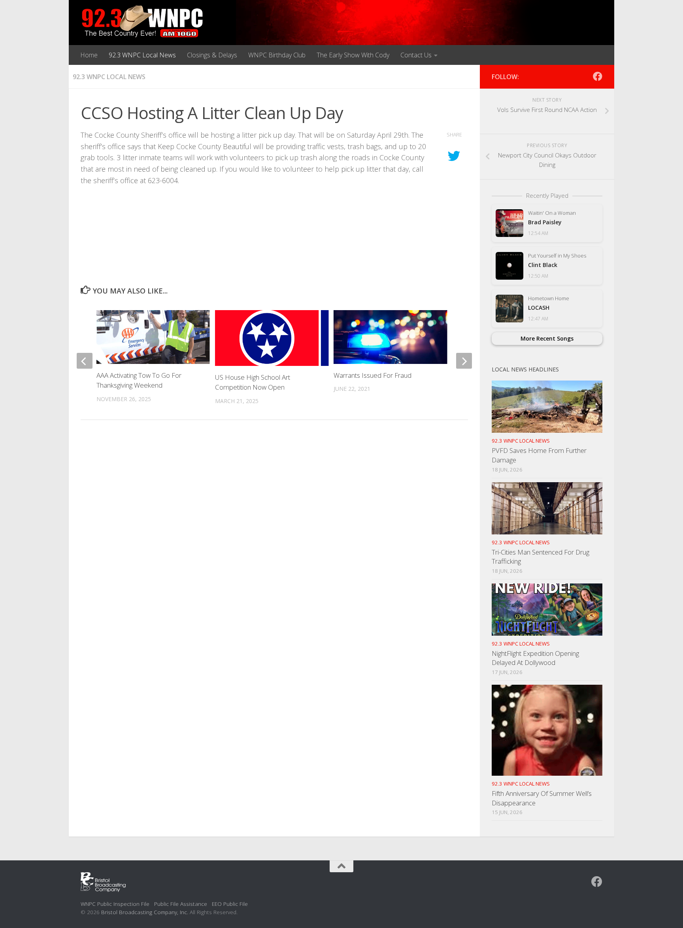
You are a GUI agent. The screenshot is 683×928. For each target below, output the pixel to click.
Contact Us (416, 55)
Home (89, 55)
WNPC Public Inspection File (115, 903)
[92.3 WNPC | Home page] (142, 22)
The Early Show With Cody (353, 55)
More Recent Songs (547, 338)
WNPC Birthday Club (277, 55)
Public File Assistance (180, 903)
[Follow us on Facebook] (597, 76)
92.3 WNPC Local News (142, 55)
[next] (464, 361)
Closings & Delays (212, 55)
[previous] (84, 361)
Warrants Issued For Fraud (372, 375)
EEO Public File (230, 903)
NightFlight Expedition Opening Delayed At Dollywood (535, 658)
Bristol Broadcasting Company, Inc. (144, 912)
